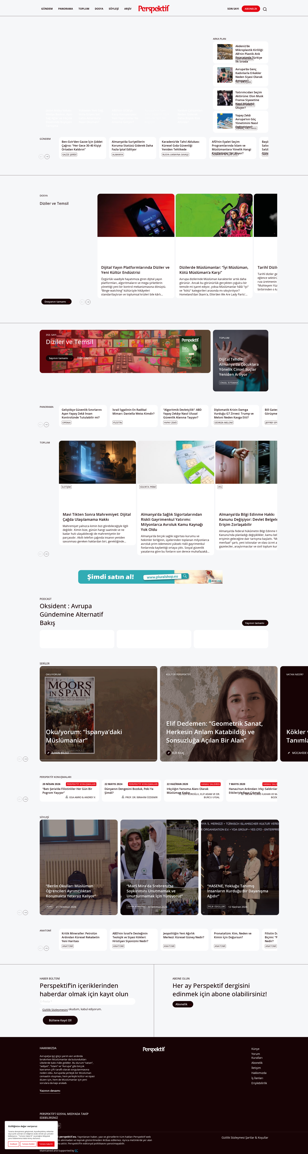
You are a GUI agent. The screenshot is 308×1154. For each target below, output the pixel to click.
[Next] (47, 156)
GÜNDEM (45, 138)
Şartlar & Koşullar (256, 1137)
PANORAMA (46, 406)
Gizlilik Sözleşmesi (233, 1137)
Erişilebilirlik (259, 1083)
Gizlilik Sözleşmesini (55, 1010)
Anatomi (45, 930)
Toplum (83, 8)
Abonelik (251, 8)
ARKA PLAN (219, 38)
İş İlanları (257, 1078)
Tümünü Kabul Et (46, 1144)
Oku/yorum (53, 674)
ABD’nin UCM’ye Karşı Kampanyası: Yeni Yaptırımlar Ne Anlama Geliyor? (125, 116)
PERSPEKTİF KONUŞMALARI (55, 777)
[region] (31, 1135)
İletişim (256, 1068)
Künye (255, 1049)
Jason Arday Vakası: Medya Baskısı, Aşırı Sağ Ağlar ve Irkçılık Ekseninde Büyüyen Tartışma (59, 118)
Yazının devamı (50, 1091)
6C (76, 1150)
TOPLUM (224, 337)
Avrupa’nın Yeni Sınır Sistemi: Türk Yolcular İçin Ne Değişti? (157, 116)
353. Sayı (51, 334)
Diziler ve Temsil (54, 203)
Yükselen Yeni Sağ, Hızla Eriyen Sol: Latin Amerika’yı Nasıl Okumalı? (91, 116)
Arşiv (127, 8)
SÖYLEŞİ (44, 817)
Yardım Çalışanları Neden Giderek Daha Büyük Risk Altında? (190, 116)
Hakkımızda (258, 1073)
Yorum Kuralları (257, 1056)
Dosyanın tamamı (56, 301)
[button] (265, 9)
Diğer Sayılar (84, 357)
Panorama (65, 8)
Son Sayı (233, 8)
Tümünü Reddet (28, 1144)
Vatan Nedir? (294, 674)
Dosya (99, 8)
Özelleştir (13, 1144)
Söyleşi (114, 8)
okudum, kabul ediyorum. (72, 1009)
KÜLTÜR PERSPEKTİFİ (178, 674)
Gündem (47, 8)
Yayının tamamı (255, 623)
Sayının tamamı (59, 358)
